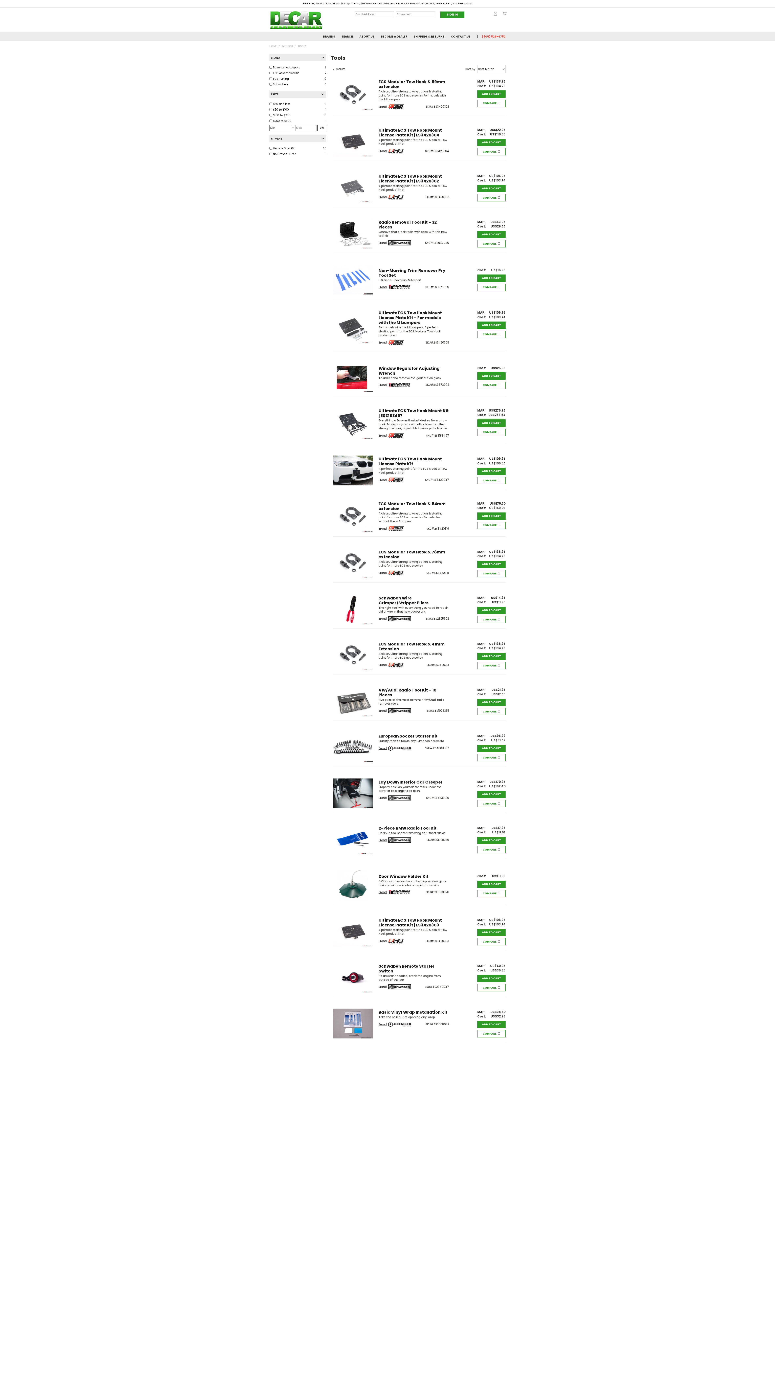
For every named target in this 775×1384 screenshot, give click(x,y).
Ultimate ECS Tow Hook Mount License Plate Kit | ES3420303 (410, 922)
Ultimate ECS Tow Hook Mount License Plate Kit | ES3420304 (410, 132)
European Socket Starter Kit (408, 736)
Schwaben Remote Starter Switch (407, 968)
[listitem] (298, 104)
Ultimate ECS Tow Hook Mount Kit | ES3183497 (414, 413)
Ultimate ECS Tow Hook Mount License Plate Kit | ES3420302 (410, 178)
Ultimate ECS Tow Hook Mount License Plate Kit (410, 461)
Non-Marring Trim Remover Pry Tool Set (412, 273)
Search (347, 37)
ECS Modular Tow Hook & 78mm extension (412, 554)
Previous (764, 1371)
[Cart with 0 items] (505, 14)
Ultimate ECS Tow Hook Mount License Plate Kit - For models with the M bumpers (410, 317)
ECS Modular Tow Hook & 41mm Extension (412, 646)
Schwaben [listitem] (280, 84)
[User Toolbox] (495, 14)
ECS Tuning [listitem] (281, 79)
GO (322, 128)
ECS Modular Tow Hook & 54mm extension (412, 506)
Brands (329, 37)
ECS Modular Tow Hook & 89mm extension (412, 84)
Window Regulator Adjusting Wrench (409, 371)
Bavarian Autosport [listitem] (286, 67)
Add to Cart (491, 94)
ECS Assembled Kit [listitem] (286, 73)
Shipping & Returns (429, 37)
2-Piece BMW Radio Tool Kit (408, 828)
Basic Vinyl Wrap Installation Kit (413, 1012)
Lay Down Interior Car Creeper (411, 782)
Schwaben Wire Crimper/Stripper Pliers (404, 600)
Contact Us (460, 37)
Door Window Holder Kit (404, 876)
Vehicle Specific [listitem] (284, 148)
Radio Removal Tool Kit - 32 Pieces (408, 224)
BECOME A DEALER (394, 37)
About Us (366, 37)
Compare (490, 103)
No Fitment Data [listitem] (284, 154)
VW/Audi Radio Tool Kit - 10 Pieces (408, 692)
